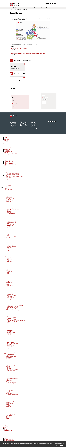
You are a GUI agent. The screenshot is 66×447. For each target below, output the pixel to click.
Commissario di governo (9, 380)
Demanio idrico (7, 371)
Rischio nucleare (9, 211)
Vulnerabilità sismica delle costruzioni (12, 395)
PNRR (34, 7)
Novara (26, 123)
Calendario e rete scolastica (10, 328)
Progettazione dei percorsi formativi (11, 339)
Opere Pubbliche (8, 372)
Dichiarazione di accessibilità (13, 131)
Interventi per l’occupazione (10, 342)
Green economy (8, 226)
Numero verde (33, 122)
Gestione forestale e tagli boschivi (11, 219)
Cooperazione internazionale (9, 285)
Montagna (7, 227)
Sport (13, 99)
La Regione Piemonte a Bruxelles (8, 147)
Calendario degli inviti (9, 299)
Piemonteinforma (6, 142)
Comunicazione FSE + (10, 291)
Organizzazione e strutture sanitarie (10, 401)
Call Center (5, 158)
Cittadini (5, 428)
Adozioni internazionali (8, 281)
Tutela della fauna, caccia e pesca (10, 198)
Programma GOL (8, 351)
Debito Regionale (8, 180)
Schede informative (45, 97)
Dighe (7, 379)
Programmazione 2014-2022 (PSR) (11, 308)
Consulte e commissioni (7, 140)
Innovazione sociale (9, 271)
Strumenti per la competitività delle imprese (12, 343)
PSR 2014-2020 (9, 223)
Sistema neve (8, 254)
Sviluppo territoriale (8, 412)
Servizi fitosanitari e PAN (9, 196)
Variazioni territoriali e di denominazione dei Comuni (12, 174)
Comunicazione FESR (9, 301)
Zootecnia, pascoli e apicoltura (9, 200)
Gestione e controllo (9, 292)
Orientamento (7, 350)
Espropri (7, 170)
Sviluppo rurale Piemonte (9, 304)
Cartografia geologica (9, 389)
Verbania (26, 125)
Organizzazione (5, 143)
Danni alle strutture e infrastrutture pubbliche (13, 369)
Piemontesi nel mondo (10, 242)
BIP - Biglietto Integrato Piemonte (10, 354)
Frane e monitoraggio (9, 391)
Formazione (8, 386)
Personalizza (57, 445)
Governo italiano (12, 0)
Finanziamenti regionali (10, 374)
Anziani (8, 274)
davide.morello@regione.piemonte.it (19, 92)
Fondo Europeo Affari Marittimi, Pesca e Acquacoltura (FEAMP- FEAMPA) (15, 320)
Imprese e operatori (9, 220)
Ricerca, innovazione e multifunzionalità (11, 194)
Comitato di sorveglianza (10, 294)
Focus (5, 433)
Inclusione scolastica (9, 333)
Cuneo (21, 126)
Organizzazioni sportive (10, 251)
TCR (6, 425)
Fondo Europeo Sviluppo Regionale (10, 414)
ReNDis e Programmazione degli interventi (12, 378)
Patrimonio (5, 175)
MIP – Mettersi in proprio (10, 344)
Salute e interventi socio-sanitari (11, 278)
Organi (3, 136)
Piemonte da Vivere (49, 7)
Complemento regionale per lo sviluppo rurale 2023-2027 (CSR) (15, 305)
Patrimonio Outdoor (9, 231)
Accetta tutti (62, 445)
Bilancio (7, 182)
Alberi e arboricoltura (9, 217)
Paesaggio (7, 232)
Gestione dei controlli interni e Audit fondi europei (10, 153)
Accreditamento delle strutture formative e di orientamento (14, 337)
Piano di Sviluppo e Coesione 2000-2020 (12, 315)
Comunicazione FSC (9, 314)
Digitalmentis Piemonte (7, 438)
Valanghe (8, 392)
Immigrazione (8, 268)
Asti (20, 124)
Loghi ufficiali (29, 131)
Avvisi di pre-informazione (10, 289)
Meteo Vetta (8, 230)
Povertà (8, 272)
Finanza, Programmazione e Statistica (9, 179)
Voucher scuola (9, 327)
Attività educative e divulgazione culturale (12, 240)
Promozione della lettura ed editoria (11, 246)
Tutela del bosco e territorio (10, 224)
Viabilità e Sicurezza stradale (9, 357)
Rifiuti (7, 210)
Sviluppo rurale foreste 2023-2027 (11, 222)
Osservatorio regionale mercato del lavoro (11, 352)
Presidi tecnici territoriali (9, 397)
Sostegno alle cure (8, 402)
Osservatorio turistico (9, 261)
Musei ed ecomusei (9, 244)
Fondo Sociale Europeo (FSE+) (9, 288)
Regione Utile (4, 155)
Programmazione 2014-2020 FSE (11, 295)
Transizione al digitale (8, 421)
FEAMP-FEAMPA (8, 203)
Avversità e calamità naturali (9, 192)
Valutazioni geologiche (10, 390)
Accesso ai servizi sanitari (9, 400)
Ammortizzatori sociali (10, 346)
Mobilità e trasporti (6, 353)
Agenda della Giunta (6, 141)
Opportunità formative (10, 335)
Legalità (7, 286)
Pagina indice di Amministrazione (7, 135)
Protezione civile (8, 381)
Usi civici (7, 171)
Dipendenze (7, 408)
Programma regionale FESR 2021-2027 (12, 297)
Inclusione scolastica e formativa (11, 279)
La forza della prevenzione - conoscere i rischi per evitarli (11, 435)
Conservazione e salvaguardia (11, 213)
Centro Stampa (7, 178)
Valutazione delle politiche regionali (10, 183)
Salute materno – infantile (9, 407)
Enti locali (7, 168)
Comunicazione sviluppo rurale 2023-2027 (12, 307)
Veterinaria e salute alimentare (9, 405)
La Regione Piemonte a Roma (8, 149)
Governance (8, 313)
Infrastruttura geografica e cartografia (12, 236)
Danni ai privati (9, 368)
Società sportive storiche (10, 252)
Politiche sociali (8, 270)
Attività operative (9, 398)
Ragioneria (7, 184)
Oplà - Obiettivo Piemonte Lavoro (8, 439)
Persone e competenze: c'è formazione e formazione (11, 436)
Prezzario (8, 373)
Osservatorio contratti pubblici (8, 159)
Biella (21, 125)
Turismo (14, 100)
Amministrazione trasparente (8, 151)
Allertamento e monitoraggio (10, 383)
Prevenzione (7, 404)
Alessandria (22, 123)
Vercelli (26, 126)
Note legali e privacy (20, 131)
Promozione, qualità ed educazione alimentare (12, 193)
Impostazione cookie (34, 128)
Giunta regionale (6, 138)
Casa (6, 283)
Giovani (8, 265)
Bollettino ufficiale (6, 156)
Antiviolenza (8, 266)
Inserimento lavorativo (10, 280)
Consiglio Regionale (6, 139)
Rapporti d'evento (9, 367)
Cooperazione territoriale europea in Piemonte (13, 310)
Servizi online (44, 99)
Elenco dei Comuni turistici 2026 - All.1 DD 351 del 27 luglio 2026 (19, 48)
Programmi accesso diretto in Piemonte (12, 311)
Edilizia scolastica (8, 349)
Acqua (7, 205)
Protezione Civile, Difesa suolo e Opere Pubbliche (10, 365)
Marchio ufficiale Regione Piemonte (8, 163)
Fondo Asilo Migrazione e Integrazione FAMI (11, 321)
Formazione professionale (9, 334)
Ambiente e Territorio (7, 204)
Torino (25, 124)
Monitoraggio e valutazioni (10, 293)
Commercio (7, 419)
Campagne (5, 437)
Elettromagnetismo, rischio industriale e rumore (13, 209)
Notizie (44, 95)
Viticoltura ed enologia (8, 199)
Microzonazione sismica (10, 396)
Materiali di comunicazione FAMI (11, 323)
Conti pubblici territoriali (9, 185)
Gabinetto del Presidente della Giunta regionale (10, 144)
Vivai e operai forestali (10, 225)
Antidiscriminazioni (9, 267)
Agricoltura (5, 190)
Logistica (8, 385)
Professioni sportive (9, 255)
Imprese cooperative (8, 418)
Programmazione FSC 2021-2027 (11, 317)
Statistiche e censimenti (9, 197)
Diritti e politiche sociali (7, 263)
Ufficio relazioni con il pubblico (8, 157)
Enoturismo (8, 262)
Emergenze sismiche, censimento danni (12, 370)
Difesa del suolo (8, 375)
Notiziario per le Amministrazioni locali (10, 172)
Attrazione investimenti (9, 415)
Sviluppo (5, 410)
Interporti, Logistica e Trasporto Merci (10, 361)
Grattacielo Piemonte (7, 150)
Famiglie (8, 273)
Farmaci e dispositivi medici (9, 403)
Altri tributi (7, 426)
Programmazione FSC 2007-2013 (11, 319)
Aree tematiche (5, 188)
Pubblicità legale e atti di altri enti (8, 161)
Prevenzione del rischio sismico (10, 393)
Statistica (7, 186)
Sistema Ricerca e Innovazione (9, 411)
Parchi (8, 214)
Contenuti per (4, 427)
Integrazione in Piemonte (10, 322)
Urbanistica (8, 234)
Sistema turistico (15, 103)
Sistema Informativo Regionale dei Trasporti (11, 364)
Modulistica (44, 102)
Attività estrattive (8, 416)
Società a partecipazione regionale (8, 154)
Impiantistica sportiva (9, 253)
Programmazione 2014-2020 (11, 303)
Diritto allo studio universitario (11, 332)
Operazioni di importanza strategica (11, 290)
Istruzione (7, 326)
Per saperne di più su (17, 67)
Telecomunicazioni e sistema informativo (12, 387)
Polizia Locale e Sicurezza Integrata (10, 169)
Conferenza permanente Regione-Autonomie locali (12, 173)
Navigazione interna (8, 359)
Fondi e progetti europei (7, 287)
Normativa (44, 101)
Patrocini (5, 162)
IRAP (6, 423)
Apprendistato (9, 336)
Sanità (5, 399)
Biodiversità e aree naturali (9, 212)
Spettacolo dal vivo (9, 247)
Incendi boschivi (9, 384)
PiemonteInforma (40, 7)
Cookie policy (24, 131)
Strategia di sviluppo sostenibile (8, 189)
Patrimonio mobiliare (8, 177)
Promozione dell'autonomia (10, 277)
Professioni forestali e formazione (11, 221)
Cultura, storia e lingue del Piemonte (11, 241)
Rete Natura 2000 (9, 215)
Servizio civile (7, 284)
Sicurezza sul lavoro (8, 406)
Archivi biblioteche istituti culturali (11, 239)
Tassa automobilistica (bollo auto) (10, 422)
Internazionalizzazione (8, 420)
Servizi (29, 7)
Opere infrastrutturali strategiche (10, 362)
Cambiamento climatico (9, 216)
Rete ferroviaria (8, 358)
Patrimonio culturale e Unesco (11, 245)
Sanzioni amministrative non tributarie (9, 160)
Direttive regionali (9, 340)
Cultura (13, 97)
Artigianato (7, 417)
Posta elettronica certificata (41, 131)
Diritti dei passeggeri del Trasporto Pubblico (11, 356)
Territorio (7, 233)
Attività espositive (9, 243)
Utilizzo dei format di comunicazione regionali (10, 164)
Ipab (7, 276)
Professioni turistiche (15, 105)
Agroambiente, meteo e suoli (9, 191)
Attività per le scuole (9, 331)
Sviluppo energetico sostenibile (10, 413)
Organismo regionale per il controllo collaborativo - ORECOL (12, 146)
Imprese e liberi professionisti (8, 430)
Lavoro (6, 341)
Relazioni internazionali (7, 148)
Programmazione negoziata (9, 181)
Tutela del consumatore (10, 269)
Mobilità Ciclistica (8, 355)
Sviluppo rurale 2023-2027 (9, 201)
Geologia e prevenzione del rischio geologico (11, 388)
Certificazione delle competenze (11, 338)
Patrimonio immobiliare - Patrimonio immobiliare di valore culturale (14, 176)
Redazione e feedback (34, 131)
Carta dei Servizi (6, 165)
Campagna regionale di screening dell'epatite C (10, 434)
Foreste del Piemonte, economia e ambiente (12, 218)
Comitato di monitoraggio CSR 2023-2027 (12, 306)
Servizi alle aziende (8, 195)
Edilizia (8, 235)
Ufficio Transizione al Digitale (8, 145)
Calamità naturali (8, 366)
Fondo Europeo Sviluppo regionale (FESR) (11, 296)
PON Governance (8, 324)
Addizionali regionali (8, 424)
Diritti (6, 264)
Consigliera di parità (9, 348)
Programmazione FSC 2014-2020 (11, 318)
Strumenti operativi (8, 409)
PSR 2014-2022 (8, 202)
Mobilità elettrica (8, 360)
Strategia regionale (15, 102)
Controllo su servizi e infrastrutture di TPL (11, 363)
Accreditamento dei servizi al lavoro (11, 347)
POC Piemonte (9, 316)
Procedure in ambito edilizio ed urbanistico (12, 394)
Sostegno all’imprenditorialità (11, 345)
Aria (7, 206)
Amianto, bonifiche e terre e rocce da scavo (12, 207)
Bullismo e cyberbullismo (10, 330)
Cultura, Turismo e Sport (7, 237)
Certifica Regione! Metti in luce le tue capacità (10, 440)
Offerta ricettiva (15, 106)
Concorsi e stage (6, 152)
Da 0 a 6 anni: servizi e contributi (11, 329)
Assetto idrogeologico (10, 377)
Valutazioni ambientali (10, 208)
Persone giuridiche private (9, 282)
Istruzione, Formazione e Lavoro (8, 325)
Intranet (46, 131)
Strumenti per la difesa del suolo (11, 376)
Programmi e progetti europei (9, 309)
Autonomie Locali (6, 167)
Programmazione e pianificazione (11, 382)
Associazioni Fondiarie (10, 228)
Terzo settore (8, 275)
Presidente (5, 137)
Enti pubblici (5, 429)
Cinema (8, 248)
